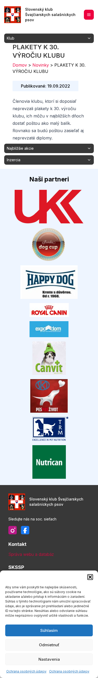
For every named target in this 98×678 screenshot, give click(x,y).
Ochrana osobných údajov (26, 671)
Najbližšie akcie (20, 148)
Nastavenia (49, 659)
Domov (20, 65)
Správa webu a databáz (31, 554)
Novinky (40, 65)
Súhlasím (49, 630)
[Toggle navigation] (89, 15)
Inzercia (13, 160)
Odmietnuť (49, 644)
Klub (10, 38)
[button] (90, 577)
